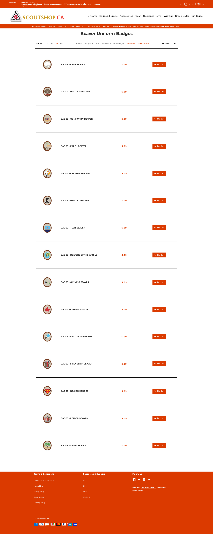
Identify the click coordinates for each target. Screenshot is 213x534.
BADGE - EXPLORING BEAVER (76, 336)
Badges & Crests (92, 43)
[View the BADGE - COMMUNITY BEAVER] (47, 119)
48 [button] (61, 43)
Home (79, 43)
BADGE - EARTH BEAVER (74, 146)
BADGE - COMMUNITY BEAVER (77, 119)
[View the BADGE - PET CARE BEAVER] (47, 92)
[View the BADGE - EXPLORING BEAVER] (47, 337)
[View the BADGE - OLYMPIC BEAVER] (47, 282)
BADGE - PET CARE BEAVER (75, 92)
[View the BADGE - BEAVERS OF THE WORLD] (47, 255)
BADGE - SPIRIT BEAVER (73, 445)
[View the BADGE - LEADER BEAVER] (47, 418)
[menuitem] (181, 4)
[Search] (181, 4)
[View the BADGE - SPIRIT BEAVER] (47, 445)
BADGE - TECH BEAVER (73, 228)
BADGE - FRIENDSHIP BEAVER (76, 364)
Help (85, 491)
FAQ (84, 480)
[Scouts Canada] (37, 16)
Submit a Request (28, 2)
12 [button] (47, 43)
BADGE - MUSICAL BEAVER (75, 200)
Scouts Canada (148, 488)
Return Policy (39, 497)
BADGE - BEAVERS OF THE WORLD (79, 255)
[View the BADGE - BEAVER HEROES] (47, 391)
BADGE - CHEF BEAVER (73, 64)
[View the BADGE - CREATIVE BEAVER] (47, 173)
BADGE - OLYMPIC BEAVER (75, 282)
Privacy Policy (39, 491)
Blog (85, 486)
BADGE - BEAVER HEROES (74, 391)
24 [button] (52, 43)
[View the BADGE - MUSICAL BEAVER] (47, 201)
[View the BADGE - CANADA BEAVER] (47, 309)
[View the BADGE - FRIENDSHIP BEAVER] (47, 364)
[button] (189, 4)
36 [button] (57, 43)
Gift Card (86, 497)
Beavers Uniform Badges (113, 43)
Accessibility (38, 486)
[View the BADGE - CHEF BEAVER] (47, 64)
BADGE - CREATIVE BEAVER (75, 173)
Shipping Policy (39, 503)
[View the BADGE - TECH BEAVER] (47, 228)
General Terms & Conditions (44, 480)
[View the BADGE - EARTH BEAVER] (47, 146)
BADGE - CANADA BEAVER (75, 309)
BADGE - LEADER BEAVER (74, 418)
